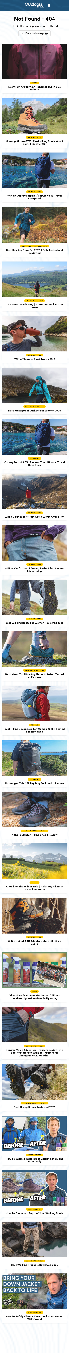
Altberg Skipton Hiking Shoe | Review (34, 815)
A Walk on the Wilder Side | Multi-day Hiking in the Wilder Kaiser (34, 868)
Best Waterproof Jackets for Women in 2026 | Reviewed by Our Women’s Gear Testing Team (34, 391)
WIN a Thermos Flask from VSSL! (34, 339)
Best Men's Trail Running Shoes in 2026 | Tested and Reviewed (34, 656)
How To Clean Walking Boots (34, 1193)
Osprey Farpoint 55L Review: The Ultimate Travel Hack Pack (34, 444)
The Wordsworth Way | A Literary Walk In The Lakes (34, 286)
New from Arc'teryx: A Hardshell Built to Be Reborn (34, 68)
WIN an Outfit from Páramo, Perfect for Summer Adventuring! (34, 550)
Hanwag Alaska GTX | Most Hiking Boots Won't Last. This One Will (34, 123)
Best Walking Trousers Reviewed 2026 (34, 1245)
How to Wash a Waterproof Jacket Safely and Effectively (34, 1140)
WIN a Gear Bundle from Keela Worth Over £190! (34, 497)
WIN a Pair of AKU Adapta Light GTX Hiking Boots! (34, 923)
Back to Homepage (36, 33)
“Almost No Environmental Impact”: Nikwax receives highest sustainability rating (34, 977)
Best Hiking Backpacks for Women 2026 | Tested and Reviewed (34, 710)
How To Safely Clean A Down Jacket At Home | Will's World (34, 1298)
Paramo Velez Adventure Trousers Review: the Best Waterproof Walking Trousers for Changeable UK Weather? (34, 1033)
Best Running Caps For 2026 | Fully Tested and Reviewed (34, 232)
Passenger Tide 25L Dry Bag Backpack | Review (34, 763)
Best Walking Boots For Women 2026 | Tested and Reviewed (34, 603)
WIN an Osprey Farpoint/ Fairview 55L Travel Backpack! (34, 177)
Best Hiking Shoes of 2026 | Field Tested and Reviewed (34, 1087)
